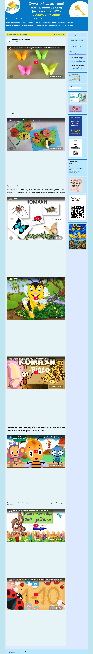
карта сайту (77, 35)
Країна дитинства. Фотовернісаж (15, 29)
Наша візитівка (35, 18)
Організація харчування (49, 22)
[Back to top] (90, 651)
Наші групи (44, 18)
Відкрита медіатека (31, 29)
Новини (52, 18)
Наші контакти (57, 29)
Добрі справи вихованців (63, 18)
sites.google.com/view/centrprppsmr (77, 61)
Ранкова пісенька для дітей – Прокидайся (18, 34)
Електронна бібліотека (45, 29)
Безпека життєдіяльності (13, 25)
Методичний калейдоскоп (13, 22)
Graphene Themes (15, 652)
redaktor (14, 41)
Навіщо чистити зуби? (59, 34)
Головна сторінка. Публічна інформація (17, 18)
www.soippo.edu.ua (77, 68)
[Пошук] (78, 88)
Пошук (70, 86)
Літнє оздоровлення (27, 25)
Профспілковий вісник (41, 25)
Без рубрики (19, 41)
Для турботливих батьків (65, 22)
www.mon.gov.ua (77, 53)
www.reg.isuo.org (77, 47)
